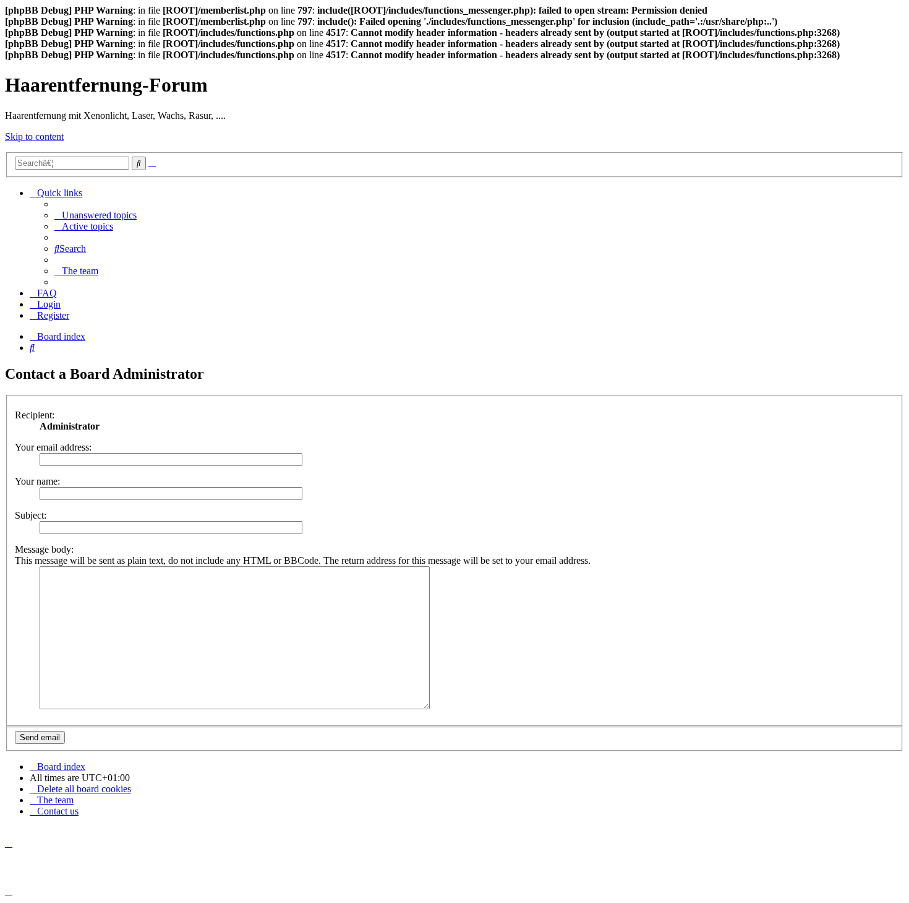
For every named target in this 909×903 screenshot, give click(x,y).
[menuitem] (95, 215)
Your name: (37, 481)
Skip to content (34, 136)
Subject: (30, 515)
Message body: (44, 549)
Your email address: (53, 447)
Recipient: (34, 415)
